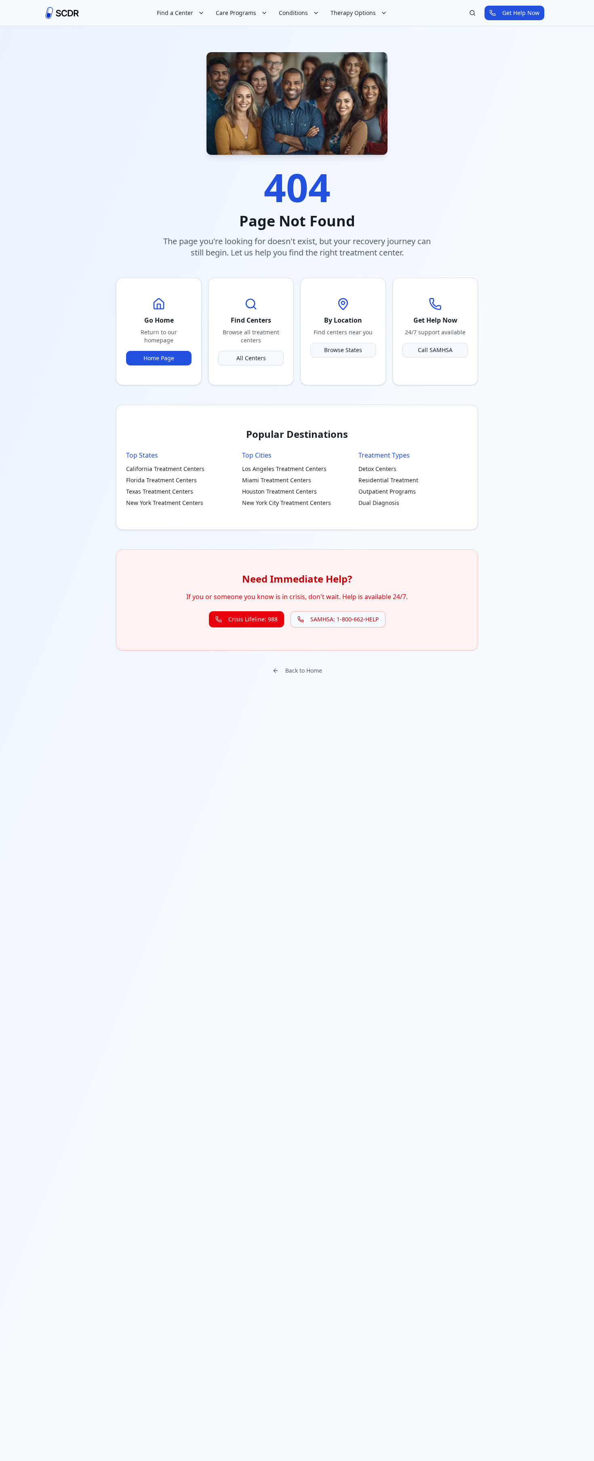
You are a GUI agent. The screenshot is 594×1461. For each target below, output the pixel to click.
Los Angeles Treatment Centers (284, 469)
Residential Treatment (388, 480)
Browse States (343, 350)
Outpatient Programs (387, 491)
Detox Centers (377, 469)
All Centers (251, 358)
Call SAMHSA (435, 350)
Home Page (158, 358)
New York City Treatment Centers (286, 503)
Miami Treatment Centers (276, 480)
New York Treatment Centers (164, 503)
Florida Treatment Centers (161, 480)
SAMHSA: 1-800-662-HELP (344, 619)
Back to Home (303, 670)
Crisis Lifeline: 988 (253, 619)
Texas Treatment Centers (159, 491)
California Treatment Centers (165, 469)
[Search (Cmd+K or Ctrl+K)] (472, 13)
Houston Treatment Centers (279, 491)
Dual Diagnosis (378, 503)
